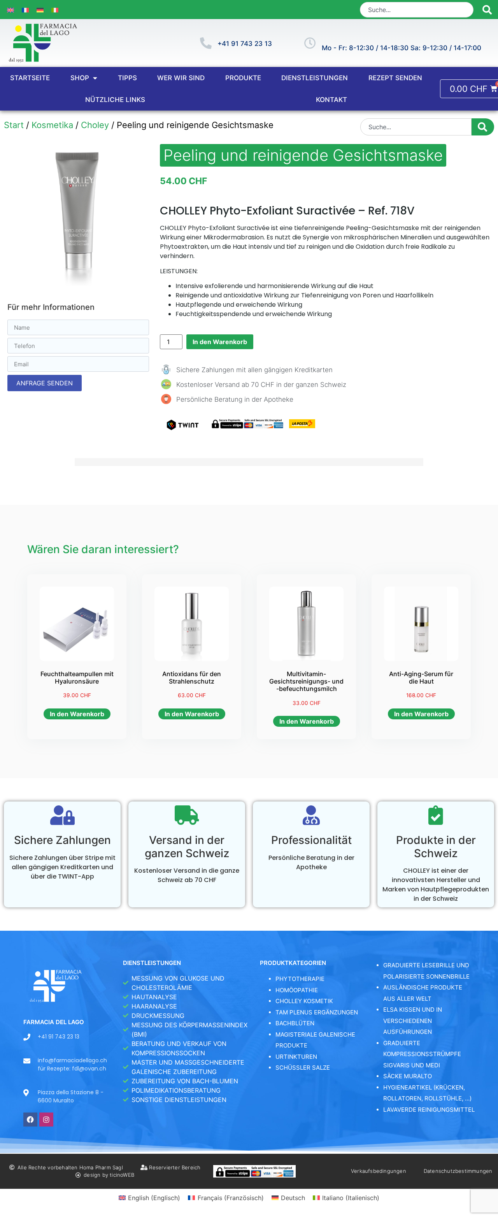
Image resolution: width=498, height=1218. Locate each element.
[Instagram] (46, 1120)
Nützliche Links (115, 100)
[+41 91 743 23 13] (206, 43)
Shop (79, 78)
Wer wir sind (181, 78)
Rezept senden (395, 78)
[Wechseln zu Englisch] (10, 9)
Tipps (127, 78)
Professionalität (311, 840)
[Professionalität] (311, 815)
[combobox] (416, 10)
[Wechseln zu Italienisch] (54, 9)
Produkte (243, 78)
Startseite (30, 78)
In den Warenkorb (220, 342)
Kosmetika (52, 125)
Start (14, 125)
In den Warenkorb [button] (77, 714)
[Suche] (487, 10)
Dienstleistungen (314, 78)
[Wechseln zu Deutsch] (40, 9)
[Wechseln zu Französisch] (25, 9)
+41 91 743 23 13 (244, 43)
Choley (95, 125)
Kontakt (331, 100)
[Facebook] (30, 1120)
